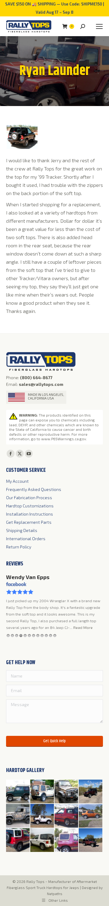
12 (54, 635)
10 (46, 635)
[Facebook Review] (16, 584)
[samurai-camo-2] (66, 792)
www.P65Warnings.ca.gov (63, 439)
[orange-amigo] (91, 816)
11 (50, 635)
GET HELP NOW (20, 662)
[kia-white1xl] (42, 840)
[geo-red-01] (66, 840)
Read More (83, 627)
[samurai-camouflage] (18, 816)
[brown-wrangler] (42, 792)
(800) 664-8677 (36, 377)
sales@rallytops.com (41, 384)
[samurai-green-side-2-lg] (18, 792)
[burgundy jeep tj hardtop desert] (91, 792)
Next (100, 635)
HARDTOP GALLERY (25, 770)
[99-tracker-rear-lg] (66, 816)
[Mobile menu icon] (99, 26)
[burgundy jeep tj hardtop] (91, 840)
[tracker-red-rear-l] (18, 840)
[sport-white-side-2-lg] (42, 816)
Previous (94, 635)
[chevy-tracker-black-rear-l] (22, 137)
